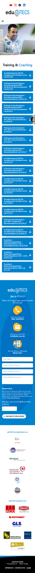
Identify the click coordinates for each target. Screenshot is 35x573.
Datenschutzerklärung (13, 398)
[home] (17, 13)
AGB (29, 568)
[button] (2, 21)
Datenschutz (20, 568)
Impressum (9, 568)
